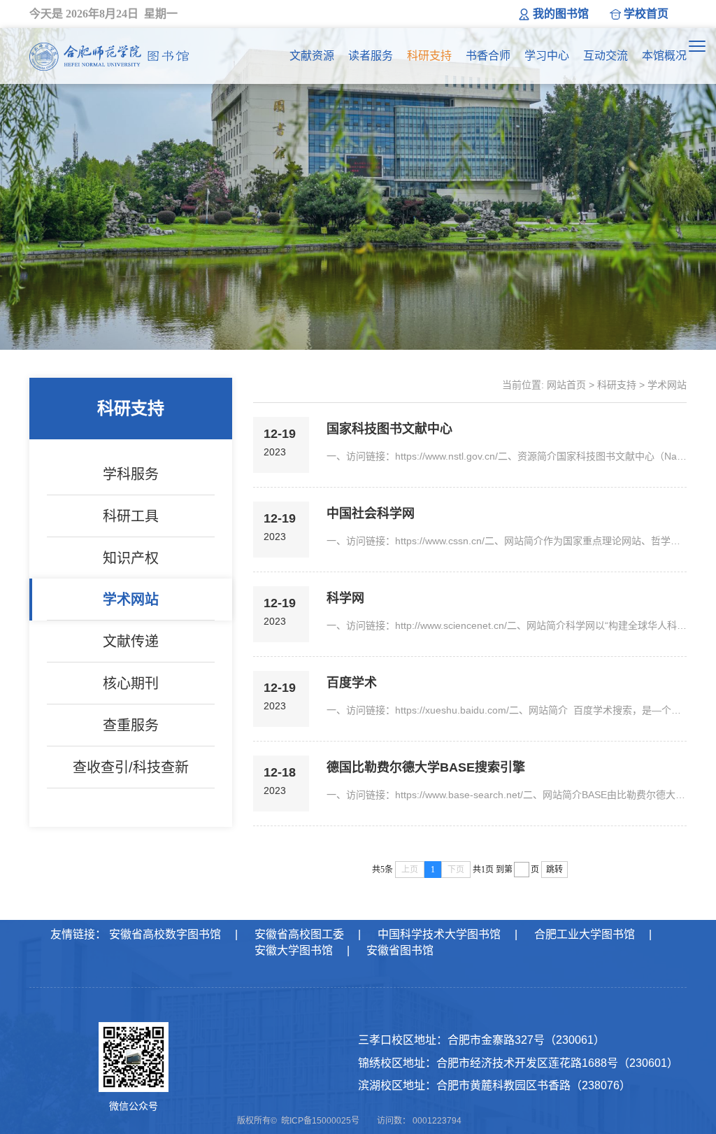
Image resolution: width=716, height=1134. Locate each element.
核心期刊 (131, 683)
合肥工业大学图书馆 (584, 934)
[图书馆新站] (109, 56)
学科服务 (131, 474)
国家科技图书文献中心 (389, 429)
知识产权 (131, 558)
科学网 (345, 598)
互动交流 (605, 56)
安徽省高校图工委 (299, 934)
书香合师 (488, 56)
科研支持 (429, 56)
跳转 (554, 869)
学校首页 (646, 14)
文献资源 (311, 56)
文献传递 (131, 641)
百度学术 (352, 683)
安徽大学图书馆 (294, 950)
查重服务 (131, 725)
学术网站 (131, 599)
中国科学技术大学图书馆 (439, 934)
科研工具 (131, 516)
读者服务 (370, 56)
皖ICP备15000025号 (320, 1121)
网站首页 (566, 384)
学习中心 (546, 56)
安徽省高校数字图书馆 (165, 934)
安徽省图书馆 (400, 950)
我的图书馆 (561, 14)
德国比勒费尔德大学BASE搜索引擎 (426, 767)
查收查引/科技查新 (131, 767)
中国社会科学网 (371, 513)
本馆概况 (664, 56)
